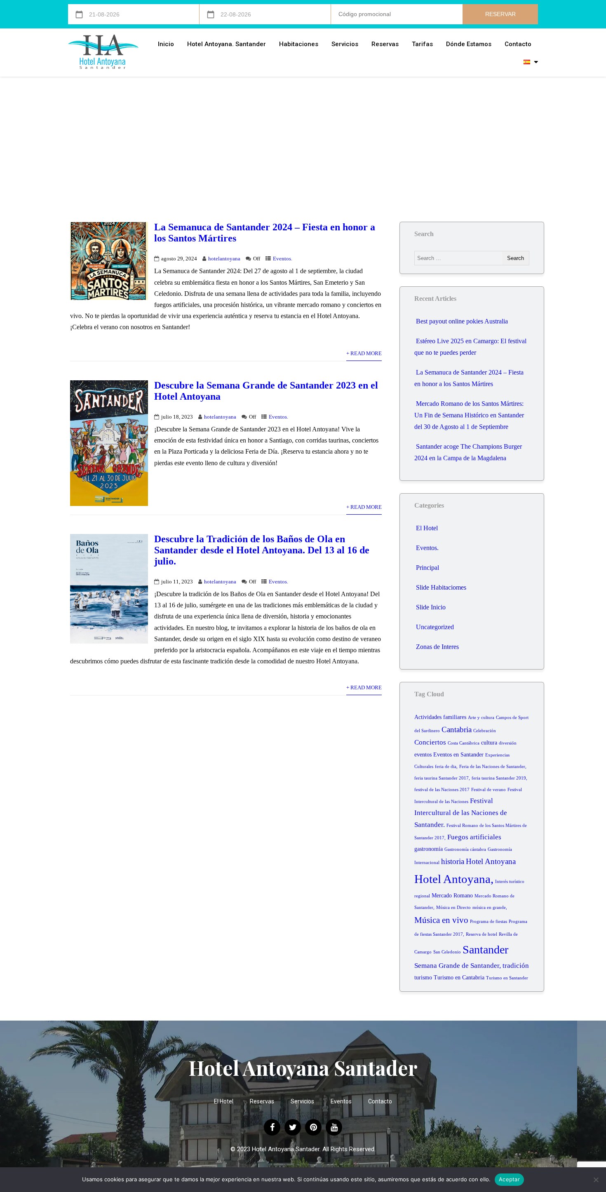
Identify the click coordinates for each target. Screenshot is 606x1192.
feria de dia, (446, 766)
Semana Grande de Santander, (457, 966)
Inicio (166, 44)
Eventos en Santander (458, 755)
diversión (508, 743)
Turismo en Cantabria (459, 977)
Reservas (385, 44)
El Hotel (427, 528)
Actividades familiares (440, 717)
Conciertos (430, 742)
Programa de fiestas (488, 921)
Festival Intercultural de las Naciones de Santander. (460, 813)
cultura (489, 743)
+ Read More (364, 353)
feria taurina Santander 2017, (442, 778)
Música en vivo (441, 920)
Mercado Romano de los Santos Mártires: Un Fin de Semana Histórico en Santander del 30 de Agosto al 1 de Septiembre (469, 415)
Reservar (500, 14)
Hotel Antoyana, (453, 878)
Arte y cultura (481, 717)
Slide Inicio (431, 607)
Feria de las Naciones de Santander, (492, 766)
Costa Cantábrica (463, 743)
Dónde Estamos (468, 44)
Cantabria (457, 729)
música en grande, (489, 907)
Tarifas (422, 44)
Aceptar (509, 1179)
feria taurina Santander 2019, (499, 778)
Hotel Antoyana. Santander (226, 44)
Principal (427, 567)
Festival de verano (488, 789)
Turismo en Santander (507, 978)
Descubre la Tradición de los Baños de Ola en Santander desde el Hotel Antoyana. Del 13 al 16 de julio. (261, 550)
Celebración (484, 730)
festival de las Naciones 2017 (442, 789)
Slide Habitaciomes (441, 587)
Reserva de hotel (481, 934)
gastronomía (428, 849)
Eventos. (282, 259)
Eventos (341, 1101)
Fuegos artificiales (474, 837)
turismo (423, 977)
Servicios (344, 44)
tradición (516, 966)
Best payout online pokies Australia (462, 321)
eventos (423, 755)
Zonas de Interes (437, 646)
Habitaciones (298, 44)
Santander (485, 949)
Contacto (518, 44)
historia (452, 861)
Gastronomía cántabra (465, 849)
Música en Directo (453, 907)
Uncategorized (435, 626)
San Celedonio (447, 952)
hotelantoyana (224, 259)
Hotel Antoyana (491, 861)
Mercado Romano (452, 895)
